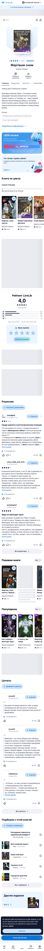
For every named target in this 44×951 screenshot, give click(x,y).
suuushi (12, 696)
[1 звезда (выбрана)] (11, 61)
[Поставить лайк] (3, 455)
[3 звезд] (22, 333)
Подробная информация (12, 126)
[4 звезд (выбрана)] (17, 61)
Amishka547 (12, 505)
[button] (22, 41)
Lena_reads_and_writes (16, 462)
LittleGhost (13, 774)
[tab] (5, 83)
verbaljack (11, 415)
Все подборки (21, 885)
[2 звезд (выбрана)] (13, 61)
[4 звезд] (27, 333)
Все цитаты (21, 811)
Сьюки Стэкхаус (8, 185)
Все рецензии (21, 551)
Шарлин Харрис (22, 69)
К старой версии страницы (20, 7)
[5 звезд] (19, 61)
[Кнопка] (14, 198)
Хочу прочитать (20, 938)
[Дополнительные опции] (40, 937)
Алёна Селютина (24, 645)
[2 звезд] (16, 333)
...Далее (11, 926)
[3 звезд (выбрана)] (15, 61)
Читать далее (6, 447)
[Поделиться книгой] (40, 20)
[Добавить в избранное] (36, 20)
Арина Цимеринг (8, 645)
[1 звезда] (11, 333)
